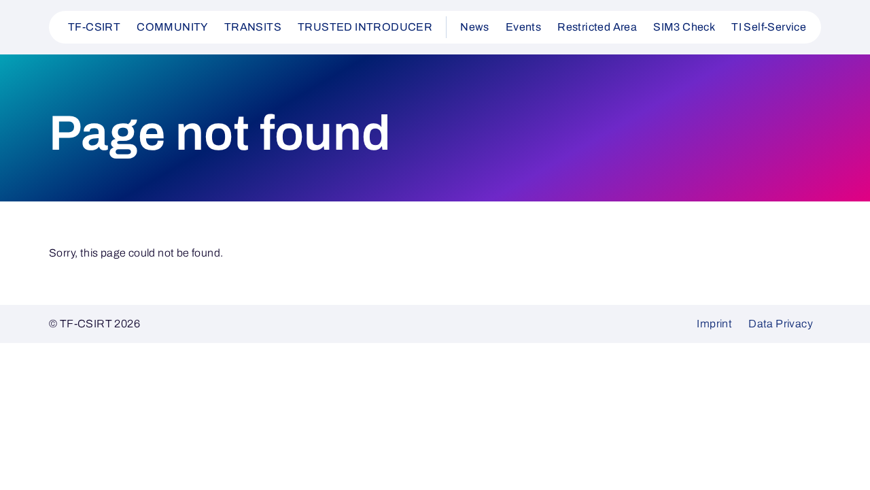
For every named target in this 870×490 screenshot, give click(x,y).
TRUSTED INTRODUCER (365, 27)
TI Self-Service (768, 27)
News (474, 27)
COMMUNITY (172, 27)
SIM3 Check (684, 27)
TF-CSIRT (94, 27)
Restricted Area (597, 27)
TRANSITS (252, 27)
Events (523, 27)
